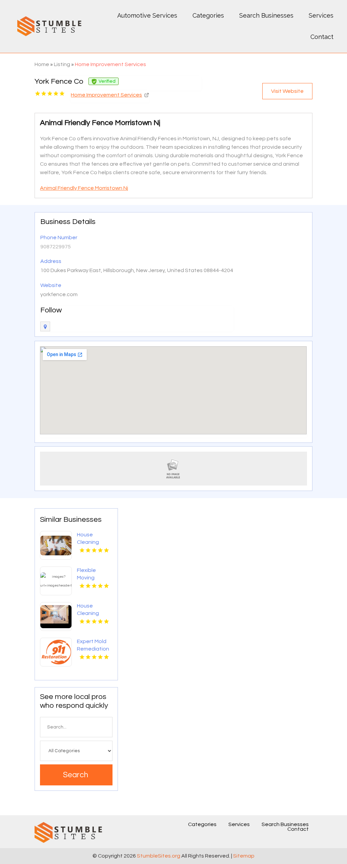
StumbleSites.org (158, 856)
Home (42, 64)
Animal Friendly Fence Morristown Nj (84, 188)
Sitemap (243, 856)
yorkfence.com (59, 294)
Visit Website (287, 91)
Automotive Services (147, 15)
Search (75, 775)
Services (321, 15)
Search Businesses (266, 15)
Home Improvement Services (110, 64)
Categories (208, 15)
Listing (62, 64)
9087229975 (55, 246)
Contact (321, 36)
